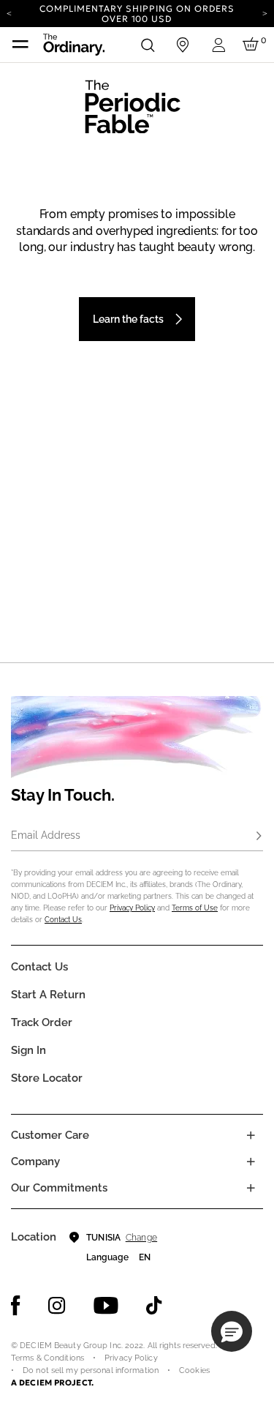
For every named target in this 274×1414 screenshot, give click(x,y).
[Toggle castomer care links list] (250, 1135)
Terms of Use (195, 908)
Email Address (45, 835)
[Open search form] (147, 44)
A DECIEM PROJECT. (52, 1382)
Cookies (194, 1370)
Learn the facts (128, 319)
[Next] (264, 12)
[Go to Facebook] (15, 1306)
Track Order (41, 1022)
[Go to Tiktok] (154, 1306)
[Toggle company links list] (250, 1161)
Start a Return (48, 994)
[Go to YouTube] (106, 1306)
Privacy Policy (132, 908)
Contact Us (63, 920)
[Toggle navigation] (20, 44)
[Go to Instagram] (57, 1306)
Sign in (28, 1050)
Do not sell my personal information (91, 1370)
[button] (231, 1331)
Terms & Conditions (47, 1358)
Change (141, 1237)
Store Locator (47, 1078)
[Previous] (9, 12)
